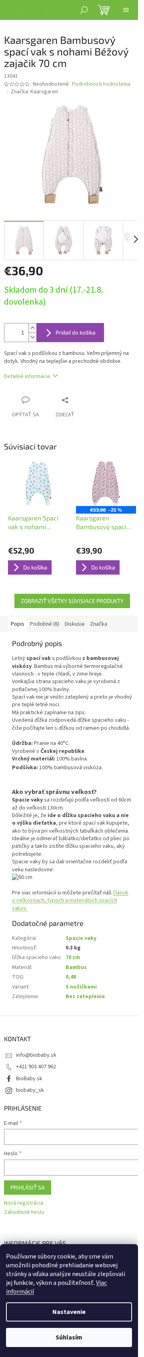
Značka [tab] (98, 624)
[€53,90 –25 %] (106, 483)
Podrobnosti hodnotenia (101, 84)
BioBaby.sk (29, 1079)
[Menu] (126, 10)
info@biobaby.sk (36, 1055)
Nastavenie (69, 1312)
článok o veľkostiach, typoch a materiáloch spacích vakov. (70, 900)
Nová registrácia (23, 1203)
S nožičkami (81, 987)
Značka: (34, 92)
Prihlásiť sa (27, 1187)
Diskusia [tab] (74, 624)
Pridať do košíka (76, 332)
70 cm (73, 957)
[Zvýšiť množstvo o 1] (32, 328)
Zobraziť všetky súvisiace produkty (72, 600)
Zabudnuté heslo (24, 1212)
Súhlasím (69, 1337)
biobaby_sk (30, 1090)
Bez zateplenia (85, 997)
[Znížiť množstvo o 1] (32, 337)
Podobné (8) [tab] (44, 624)
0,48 (71, 977)
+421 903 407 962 (36, 1067)
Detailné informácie (27, 376)
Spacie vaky (81, 938)
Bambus (76, 967)
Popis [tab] (17, 624)
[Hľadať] (84, 10)
